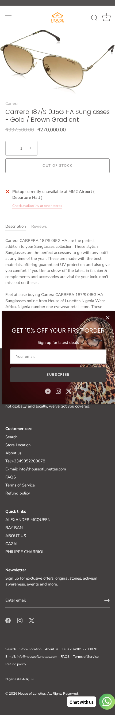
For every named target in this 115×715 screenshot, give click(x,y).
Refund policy (17, 493)
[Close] (108, 318)
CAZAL (11, 543)
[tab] (18, 226)
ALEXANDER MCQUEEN (28, 519)
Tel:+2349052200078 (25, 461)
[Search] (94, 19)
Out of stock (57, 165)
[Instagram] (58, 391)
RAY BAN (14, 527)
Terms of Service (20, 485)
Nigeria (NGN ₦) (17, 679)
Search (11, 437)
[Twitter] (68, 391)
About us (13, 453)
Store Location (18, 445)
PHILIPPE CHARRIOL (24, 551)
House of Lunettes (32, 693)
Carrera (11, 103)
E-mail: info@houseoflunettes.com (35, 469)
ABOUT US (15, 535)
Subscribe (58, 374)
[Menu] (8, 18)
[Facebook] (48, 391)
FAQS (10, 477)
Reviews (39, 226)
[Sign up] (107, 600)
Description (15, 226)
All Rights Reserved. (63, 693)
